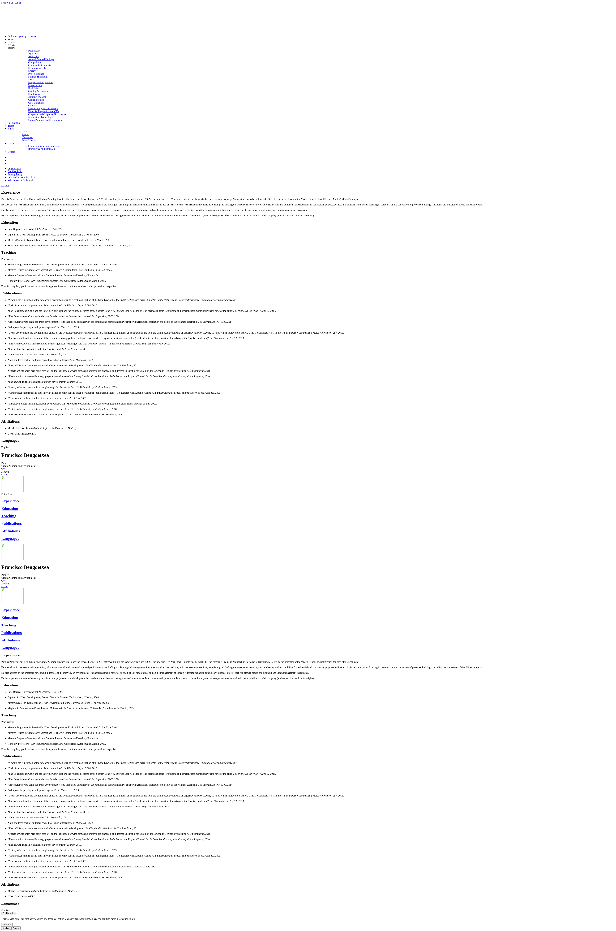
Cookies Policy (15, 171)
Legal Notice (14, 168)
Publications (11, 523)
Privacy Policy (15, 174)
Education (9, 508)
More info (7, 924)
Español (5, 185)
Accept (16, 928)
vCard (4, 474)
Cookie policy (9, 913)
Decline (6, 928)
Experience (10, 501)
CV (3, 468)
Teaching (8, 516)
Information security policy (21, 177)
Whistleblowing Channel (20, 180)
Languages (10, 538)
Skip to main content (11, 2)
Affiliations (10, 531)
